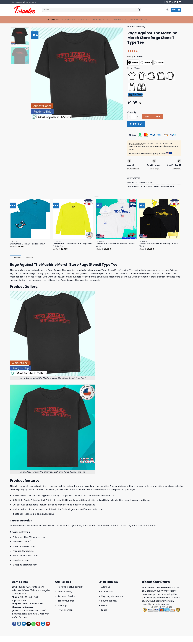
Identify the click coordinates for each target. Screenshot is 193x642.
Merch (134, 19)
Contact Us (107, 591)
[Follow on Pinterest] (175, 2)
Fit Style (131, 56)
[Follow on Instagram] (167, 2)
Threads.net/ (29, 551)
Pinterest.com (30, 555)
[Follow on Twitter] (170, 2)
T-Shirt (149, 182)
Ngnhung (136, 186)
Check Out (136, 124)
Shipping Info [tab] (29, 258)
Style (130, 68)
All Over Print (115, 19)
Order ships (154, 168)
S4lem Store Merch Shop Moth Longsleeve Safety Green (73, 245)
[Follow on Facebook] (165, 2)
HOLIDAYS (67, 19)
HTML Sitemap (65, 609)
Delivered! (176, 168)
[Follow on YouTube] (180, 2)
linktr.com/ (25, 541)
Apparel (97, 19)
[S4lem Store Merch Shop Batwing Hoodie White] (116, 219)
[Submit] (139, 10)
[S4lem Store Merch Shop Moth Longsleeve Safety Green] (73, 219)
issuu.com (23, 560)
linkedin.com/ (29, 546)
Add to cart (152, 116)
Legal (104, 609)
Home (130, 26)
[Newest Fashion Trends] (25, 9)
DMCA (104, 605)
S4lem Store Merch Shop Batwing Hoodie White (115, 245)
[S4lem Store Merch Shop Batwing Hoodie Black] (159, 219)
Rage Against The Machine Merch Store (157, 186)
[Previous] (36, 73)
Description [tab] (15, 258)
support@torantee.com (31, 586)
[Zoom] (34, 116)
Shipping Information (112, 596)
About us (105, 586)
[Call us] (33, 624)
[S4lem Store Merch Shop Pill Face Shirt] (30, 219)
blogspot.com (30, 564)
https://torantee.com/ (34, 537)
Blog (144, 19)
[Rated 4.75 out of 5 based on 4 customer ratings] (154, 51)
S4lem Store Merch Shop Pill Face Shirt (27, 244)
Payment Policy (109, 600)
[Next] (118, 73)
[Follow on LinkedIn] (177, 2)
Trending (51, 19)
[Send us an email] (172, 2)
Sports (82, 19)
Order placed (133, 168)
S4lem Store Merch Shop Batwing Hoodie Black (158, 245)
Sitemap (62, 605)
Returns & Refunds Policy (70, 586)
